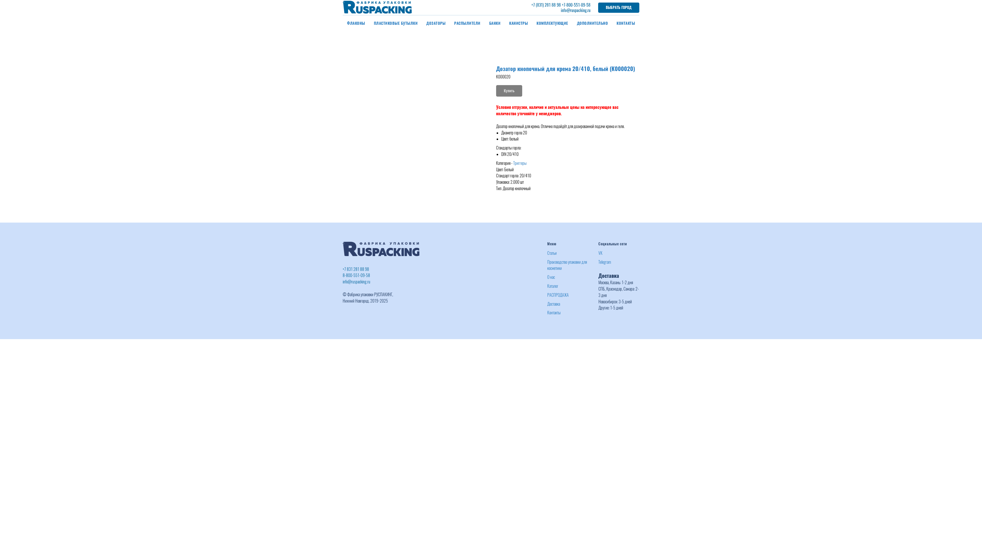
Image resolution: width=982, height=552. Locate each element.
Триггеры (520, 163)
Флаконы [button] (356, 23)
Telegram (604, 262)
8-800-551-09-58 (356, 275)
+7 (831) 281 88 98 (546, 5)
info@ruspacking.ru (575, 10)
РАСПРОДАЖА (558, 295)
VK (600, 253)
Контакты (626, 23)
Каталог (552, 286)
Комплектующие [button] (552, 23)
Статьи (552, 253)
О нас (551, 277)
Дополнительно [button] (592, 23)
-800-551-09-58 (577, 5)
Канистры (518, 23)
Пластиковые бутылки (396, 23)
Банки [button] (495, 23)
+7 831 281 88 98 (356, 269)
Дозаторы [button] (435, 23)
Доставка (553, 304)
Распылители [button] (467, 23)
